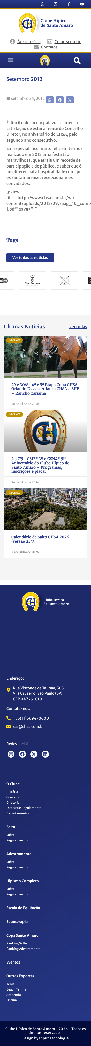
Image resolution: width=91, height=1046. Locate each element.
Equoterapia (17, 921)
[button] (77, 60)
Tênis (10, 984)
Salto (10, 827)
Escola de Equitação (23, 907)
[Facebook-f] (69, 4)
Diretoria (13, 802)
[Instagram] (56, 4)
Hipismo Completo (22, 880)
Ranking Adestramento (23, 949)
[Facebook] (22, 754)
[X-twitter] (33, 754)
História (12, 792)
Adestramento (19, 854)
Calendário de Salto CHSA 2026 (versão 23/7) (40, 539)
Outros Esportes (20, 976)
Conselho (13, 797)
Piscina (11, 1000)
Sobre (10, 835)
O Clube (13, 784)
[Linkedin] (45, 754)
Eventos (13, 962)
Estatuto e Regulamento (23, 808)
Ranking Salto (16, 943)
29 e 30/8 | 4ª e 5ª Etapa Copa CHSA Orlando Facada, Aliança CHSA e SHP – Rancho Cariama (45, 389)
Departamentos (18, 813)
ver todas (78, 326)
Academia (13, 995)
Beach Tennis (16, 989)
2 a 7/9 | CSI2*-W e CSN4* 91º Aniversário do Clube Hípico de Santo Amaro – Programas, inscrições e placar (40, 465)
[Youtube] (82, 4)
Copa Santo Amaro (22, 935)
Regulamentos (17, 840)
